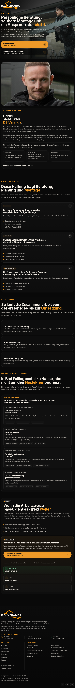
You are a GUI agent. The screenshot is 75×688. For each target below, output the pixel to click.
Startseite (4, 645)
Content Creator (6, 669)
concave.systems (24, 680)
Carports (30, 656)
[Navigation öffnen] (72, 5)
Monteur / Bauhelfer (7, 666)
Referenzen (5, 651)
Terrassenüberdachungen (35, 650)
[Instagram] (67, 684)
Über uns (4, 654)
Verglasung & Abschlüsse (59, 650)
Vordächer (30, 647)
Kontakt (3, 660)
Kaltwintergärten (32, 653)
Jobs (2, 663)
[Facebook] (62, 684)
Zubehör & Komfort (57, 656)
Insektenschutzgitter (57, 647)
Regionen (4, 657)
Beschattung (55, 653)
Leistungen (4, 648)
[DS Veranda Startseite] (10, 5)
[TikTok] (72, 684)
